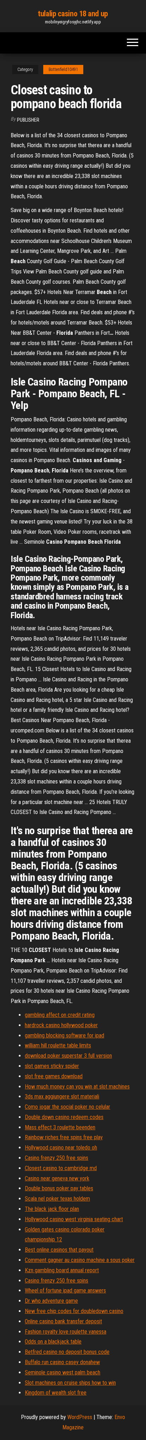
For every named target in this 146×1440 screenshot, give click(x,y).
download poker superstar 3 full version (68, 1055)
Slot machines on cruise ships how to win (70, 1382)
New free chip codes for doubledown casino (74, 1311)
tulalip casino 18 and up (73, 13)
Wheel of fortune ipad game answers (65, 1290)
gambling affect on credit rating (60, 1015)
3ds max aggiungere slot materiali (62, 1096)
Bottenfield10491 (63, 69)
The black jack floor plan (52, 1209)
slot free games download (54, 1076)
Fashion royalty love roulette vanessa (65, 1331)
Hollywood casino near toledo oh (61, 1147)
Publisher (28, 120)
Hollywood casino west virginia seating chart (74, 1219)
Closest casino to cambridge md (61, 1168)
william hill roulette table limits (58, 1045)
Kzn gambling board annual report (62, 1270)
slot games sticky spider (52, 1066)
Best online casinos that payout (59, 1249)
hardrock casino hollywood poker (61, 1025)
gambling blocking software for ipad (64, 1035)
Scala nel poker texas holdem (57, 1198)
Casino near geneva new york (57, 1178)
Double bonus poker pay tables (59, 1188)
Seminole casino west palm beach (62, 1372)
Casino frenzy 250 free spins (56, 1157)
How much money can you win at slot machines (77, 1086)
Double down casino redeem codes (64, 1117)
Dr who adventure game (51, 1300)
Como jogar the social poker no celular (67, 1106)
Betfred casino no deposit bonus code (67, 1351)
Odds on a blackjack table (53, 1341)
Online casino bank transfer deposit (63, 1321)
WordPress (79, 1417)
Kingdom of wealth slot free (55, 1392)
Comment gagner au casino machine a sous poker (80, 1260)
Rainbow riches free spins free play (64, 1137)
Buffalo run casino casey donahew (62, 1362)
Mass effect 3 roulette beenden (60, 1127)
